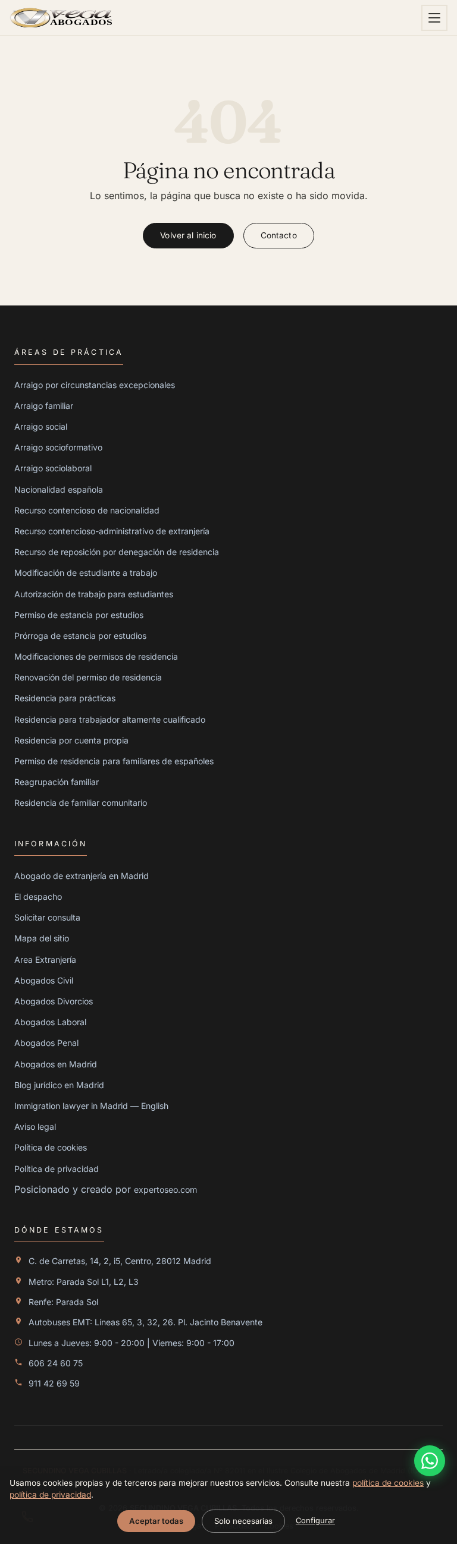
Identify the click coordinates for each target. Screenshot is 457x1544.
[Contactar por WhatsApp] (429, 1460)
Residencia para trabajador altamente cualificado (109, 719)
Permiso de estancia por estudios (78, 615)
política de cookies (388, 1483)
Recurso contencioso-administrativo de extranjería (111, 531)
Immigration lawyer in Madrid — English (91, 1106)
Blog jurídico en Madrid (59, 1085)
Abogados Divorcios (53, 1001)
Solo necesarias (243, 1521)
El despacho (38, 896)
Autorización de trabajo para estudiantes (93, 594)
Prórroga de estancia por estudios (80, 636)
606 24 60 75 (56, 1363)
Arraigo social (40, 426)
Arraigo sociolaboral (53, 468)
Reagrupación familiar (56, 782)
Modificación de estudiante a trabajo (85, 573)
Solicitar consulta (47, 917)
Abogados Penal (46, 1043)
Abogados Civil (43, 980)
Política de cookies (50, 1147)
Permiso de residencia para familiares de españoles (114, 761)
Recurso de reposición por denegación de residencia (116, 552)
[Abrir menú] (434, 18)
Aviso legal (35, 1126)
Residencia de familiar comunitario (80, 803)
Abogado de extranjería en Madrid (81, 876)
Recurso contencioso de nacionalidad (86, 510)
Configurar (315, 1520)
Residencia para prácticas (64, 698)
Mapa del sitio (41, 938)
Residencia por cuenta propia (71, 740)
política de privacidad (50, 1494)
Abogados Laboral (50, 1022)
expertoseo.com (165, 1189)
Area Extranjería (45, 959)
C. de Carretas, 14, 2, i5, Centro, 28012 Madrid (120, 1261)
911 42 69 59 (54, 1383)
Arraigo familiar (43, 406)
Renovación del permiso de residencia (88, 677)
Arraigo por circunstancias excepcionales (94, 385)
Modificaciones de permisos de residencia (96, 656)
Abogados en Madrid (55, 1064)
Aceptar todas (156, 1521)
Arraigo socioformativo (58, 447)
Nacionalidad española (58, 489)
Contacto (279, 235)
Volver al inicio (188, 235)
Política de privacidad (56, 1169)
